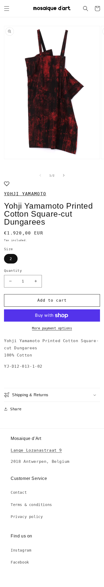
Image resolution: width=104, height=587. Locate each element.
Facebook (20, 562)
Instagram (21, 550)
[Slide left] (40, 175)
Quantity (13, 271)
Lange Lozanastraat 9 (36, 450)
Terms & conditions (31, 505)
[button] (7, 8)
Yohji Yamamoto (25, 193)
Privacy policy (27, 517)
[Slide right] (64, 175)
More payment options (52, 328)
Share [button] (16, 409)
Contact (19, 492)
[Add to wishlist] (6, 184)
